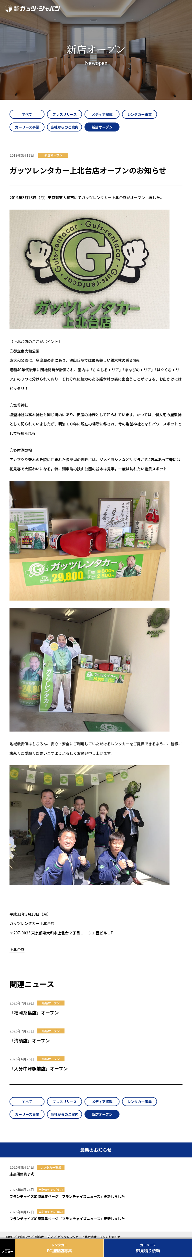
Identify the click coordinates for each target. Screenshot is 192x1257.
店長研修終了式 (22, 1173)
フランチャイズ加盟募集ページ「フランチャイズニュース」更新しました (67, 1196)
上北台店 (17, 949)
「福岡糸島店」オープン (34, 1012)
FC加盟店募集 (59, 1248)
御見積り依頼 (148, 1248)
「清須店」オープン (30, 1040)
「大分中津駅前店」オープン (39, 1068)
